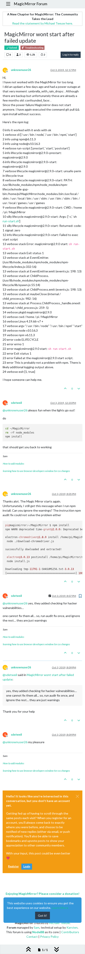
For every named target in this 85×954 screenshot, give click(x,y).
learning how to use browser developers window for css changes (36, 471)
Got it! (42, 915)
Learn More (60, 908)
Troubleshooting (33, 47)
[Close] (77, 796)
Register (13, 866)
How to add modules (13, 463)
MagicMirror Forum (30, 4)
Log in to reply (71, 54)
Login (26, 866)
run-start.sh (11, 221)
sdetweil (16, 402)
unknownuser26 (21, 70)
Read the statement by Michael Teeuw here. (42, 23)
